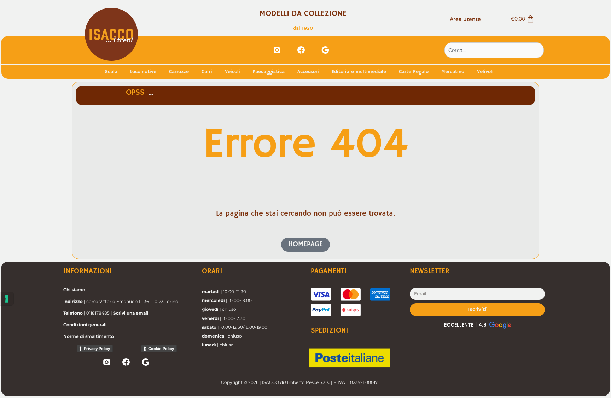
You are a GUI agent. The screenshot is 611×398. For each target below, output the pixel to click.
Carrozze (179, 72)
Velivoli (485, 72)
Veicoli (232, 72)
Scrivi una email (131, 313)
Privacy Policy (97, 348)
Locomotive (143, 72)
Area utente (465, 19)
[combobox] (494, 50)
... (150, 93)
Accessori (308, 72)
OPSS (135, 93)
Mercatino (452, 72)
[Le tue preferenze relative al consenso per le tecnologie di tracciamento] (6, 298)
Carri (207, 72)
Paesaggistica (269, 72)
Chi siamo (74, 289)
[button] (477, 324)
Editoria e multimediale (359, 72)
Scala (111, 72)
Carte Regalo (414, 72)
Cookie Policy (161, 348)
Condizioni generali (85, 324)
